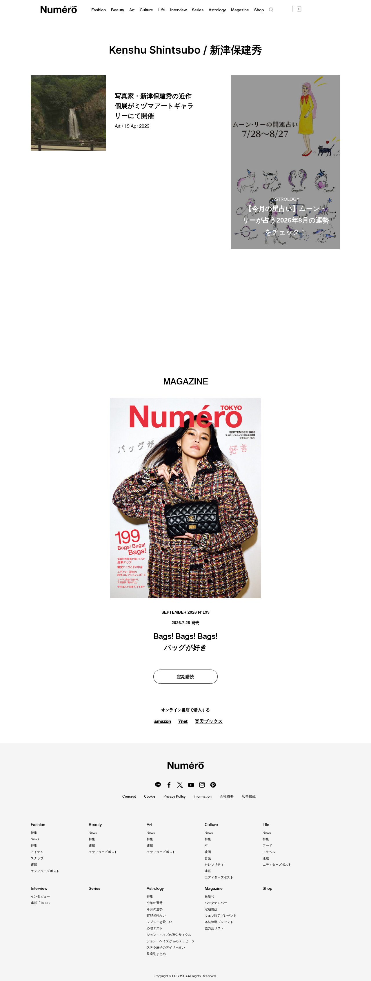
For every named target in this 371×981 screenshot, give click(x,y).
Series (197, 10)
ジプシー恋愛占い (159, 922)
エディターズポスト (45, 871)
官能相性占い (156, 915)
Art (131, 10)
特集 (34, 833)
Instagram (202, 785)
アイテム (37, 852)
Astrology (217, 10)
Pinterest (213, 785)
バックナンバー (216, 903)
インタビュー (40, 896)
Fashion (98, 10)
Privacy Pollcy (174, 796)
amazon (162, 721)
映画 (208, 852)
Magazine (240, 10)
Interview (178, 10)
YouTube (191, 785)
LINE (158, 785)
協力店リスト (214, 928)
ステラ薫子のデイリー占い (166, 947)
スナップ (37, 858)
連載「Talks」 (41, 903)
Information (203, 796)
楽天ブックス (209, 721)
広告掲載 (249, 796)
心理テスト (155, 928)
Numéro (59, 9)
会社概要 (227, 796)
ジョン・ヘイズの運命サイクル (169, 935)
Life (161, 10)
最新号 (209, 896)
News (35, 839)
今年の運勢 (155, 903)
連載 (34, 865)
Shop (259, 10)
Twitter (180, 785)
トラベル (269, 852)
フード (267, 845)
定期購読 (185, 676)
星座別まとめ (156, 954)
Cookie (149, 796)
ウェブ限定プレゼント (221, 915)
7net (183, 721)
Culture (146, 10)
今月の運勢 (155, 909)
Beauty (117, 10)
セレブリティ (214, 865)
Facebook (169, 785)
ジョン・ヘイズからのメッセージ (170, 941)
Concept (129, 796)
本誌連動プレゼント (219, 922)
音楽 (208, 858)
